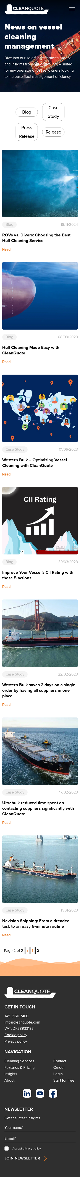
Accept (26, 1148)
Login (58, 1074)
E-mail (10, 1138)
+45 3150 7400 (16, 1016)
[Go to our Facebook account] (53, 1093)
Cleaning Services (19, 1061)
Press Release (26, 132)
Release (53, 132)
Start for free (63, 1080)
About (9, 1080)
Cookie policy (15, 1035)
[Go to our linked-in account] (27, 1093)
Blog (26, 112)
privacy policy (32, 1148)
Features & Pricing (19, 1067)
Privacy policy (15, 1041)
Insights (10, 1074)
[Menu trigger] (72, 9)
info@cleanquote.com (22, 1022)
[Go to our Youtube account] (40, 1093)
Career (59, 1067)
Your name (14, 1127)
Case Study (53, 112)
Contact (59, 1061)
